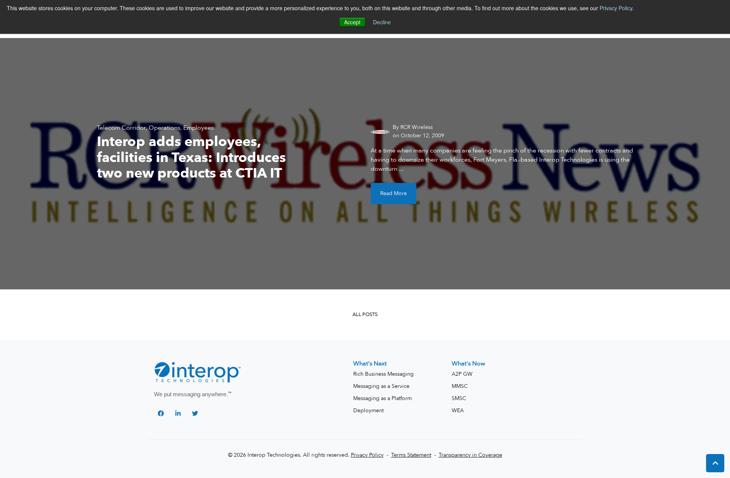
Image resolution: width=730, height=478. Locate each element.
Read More (393, 193)
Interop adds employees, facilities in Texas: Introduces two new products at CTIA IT (191, 157)
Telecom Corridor (121, 128)
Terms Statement (411, 455)
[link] (198, 373)
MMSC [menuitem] (460, 386)
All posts (365, 314)
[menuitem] (370, 363)
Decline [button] (382, 22)
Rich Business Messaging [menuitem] (383, 374)
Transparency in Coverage (470, 455)
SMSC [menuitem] (459, 398)
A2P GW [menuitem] (462, 374)
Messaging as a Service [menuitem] (381, 386)
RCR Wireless (416, 127)
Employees (198, 128)
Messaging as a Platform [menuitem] (382, 398)
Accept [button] (352, 22)
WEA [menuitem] (458, 410)
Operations (164, 128)
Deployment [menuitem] (368, 410)
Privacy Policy (616, 8)
